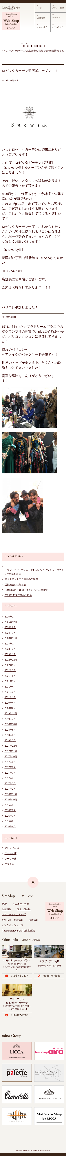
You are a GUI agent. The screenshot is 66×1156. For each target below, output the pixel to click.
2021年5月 (10, 681)
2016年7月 (10, 815)
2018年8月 (10, 729)
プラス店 (9, 864)
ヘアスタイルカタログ (14, 914)
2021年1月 (10, 697)
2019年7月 (10, 719)
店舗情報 (6, 909)
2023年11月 (11, 638)
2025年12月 (11, 622)
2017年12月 (11, 745)
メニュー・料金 (20, 903)
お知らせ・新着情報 (12, 920)
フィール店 (10, 853)
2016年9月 (10, 805)
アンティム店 (12, 848)
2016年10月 (11, 799)
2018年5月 (10, 735)
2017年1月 (10, 788)
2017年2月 (10, 783)
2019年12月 (11, 713)
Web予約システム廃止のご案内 (21, 579)
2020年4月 (10, 702)
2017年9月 (10, 762)
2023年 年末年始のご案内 (18, 595)
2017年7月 (10, 772)
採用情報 (33, 920)
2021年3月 (10, 692)
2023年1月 (10, 654)
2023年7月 (10, 643)
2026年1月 (10, 616)
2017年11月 (11, 751)
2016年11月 (11, 794)
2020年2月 (10, 708)
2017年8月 (10, 767)
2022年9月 (10, 665)
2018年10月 (11, 724)
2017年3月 (10, 778)
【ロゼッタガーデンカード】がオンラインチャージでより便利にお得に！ (34, 572)
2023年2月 (10, 649)
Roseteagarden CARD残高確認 (18, 930)
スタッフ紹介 (24, 909)
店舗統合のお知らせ (15, 584)
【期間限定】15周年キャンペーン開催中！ (27, 589)
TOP (4, 903)
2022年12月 (11, 659)
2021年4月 (10, 686)
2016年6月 (10, 821)
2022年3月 (10, 670)
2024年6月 (10, 627)
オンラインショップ (12, 925)
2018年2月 (10, 740)
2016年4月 (10, 826)
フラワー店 (10, 858)
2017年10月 (11, 756)
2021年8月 (10, 676)
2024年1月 (10, 633)
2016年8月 (10, 810)
